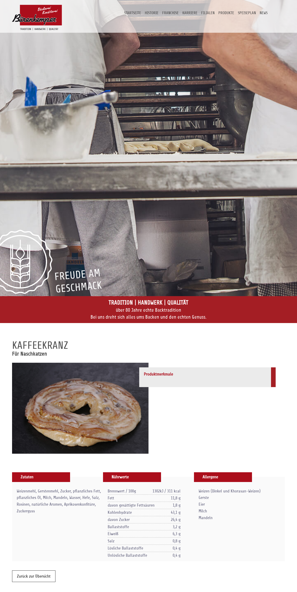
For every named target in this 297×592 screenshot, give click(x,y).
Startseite (132, 13)
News (264, 13)
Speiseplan (247, 13)
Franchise (170, 13)
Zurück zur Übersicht (34, 576)
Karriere (189, 13)
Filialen (208, 13)
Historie (151, 13)
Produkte (226, 13)
